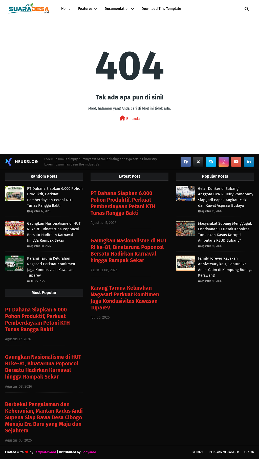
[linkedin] (249, 162)
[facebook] (186, 162)
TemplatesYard (45, 452)
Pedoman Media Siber (224, 452)
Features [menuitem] (85, 9)
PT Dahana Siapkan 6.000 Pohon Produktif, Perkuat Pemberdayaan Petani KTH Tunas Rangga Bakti (55, 197)
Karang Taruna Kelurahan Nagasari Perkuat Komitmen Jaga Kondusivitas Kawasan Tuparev (51, 267)
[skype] (211, 162)
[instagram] (224, 162)
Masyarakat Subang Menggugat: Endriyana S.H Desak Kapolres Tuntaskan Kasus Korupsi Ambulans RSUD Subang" (225, 232)
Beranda (132, 119)
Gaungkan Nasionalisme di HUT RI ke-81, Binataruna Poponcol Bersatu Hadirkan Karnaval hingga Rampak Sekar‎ (54, 232)
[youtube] (236, 162)
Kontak (249, 452)
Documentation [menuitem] (117, 9)
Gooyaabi (88, 452)
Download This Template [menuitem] (161, 9)
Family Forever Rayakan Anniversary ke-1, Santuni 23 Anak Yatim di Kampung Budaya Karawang (225, 267)
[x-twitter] (198, 162)
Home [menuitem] (66, 9)
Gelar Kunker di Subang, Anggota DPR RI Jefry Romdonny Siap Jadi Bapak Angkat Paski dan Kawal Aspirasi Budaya (225, 197)
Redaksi (197, 452)
